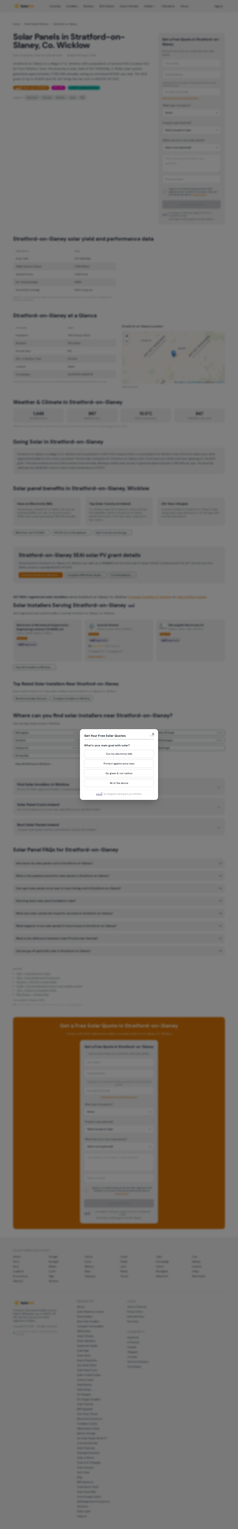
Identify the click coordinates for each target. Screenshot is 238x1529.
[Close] (153, 734)
